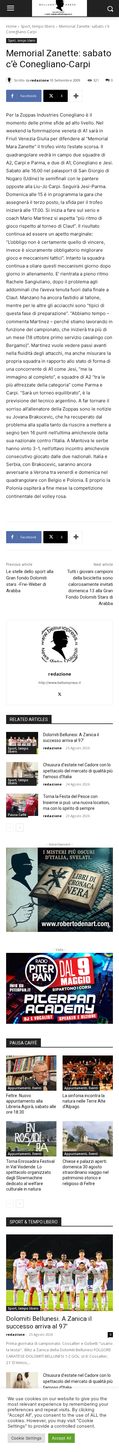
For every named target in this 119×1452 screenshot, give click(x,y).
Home (11, 26)
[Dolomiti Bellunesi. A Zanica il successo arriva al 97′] (22, 743)
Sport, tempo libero (38, 26)
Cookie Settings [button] (26, 1438)
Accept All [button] (61, 1438)
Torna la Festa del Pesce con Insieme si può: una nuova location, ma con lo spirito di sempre (76, 802)
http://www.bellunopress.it (59, 683)
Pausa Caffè (17, 815)
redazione (39, 80)
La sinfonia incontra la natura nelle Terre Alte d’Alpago (84, 1101)
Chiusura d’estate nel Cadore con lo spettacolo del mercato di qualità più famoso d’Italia (78, 770)
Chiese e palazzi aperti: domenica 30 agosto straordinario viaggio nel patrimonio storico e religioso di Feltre (86, 1172)
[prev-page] (10, 827)
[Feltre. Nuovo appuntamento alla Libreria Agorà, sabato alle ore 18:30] (31, 1073)
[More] (76, 96)
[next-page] (19, 827)
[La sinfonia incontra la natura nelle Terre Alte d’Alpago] (88, 1073)
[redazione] (10, 80)
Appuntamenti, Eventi (24, 1088)
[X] (59, 693)
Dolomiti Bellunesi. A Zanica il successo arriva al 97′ (49, 1322)
